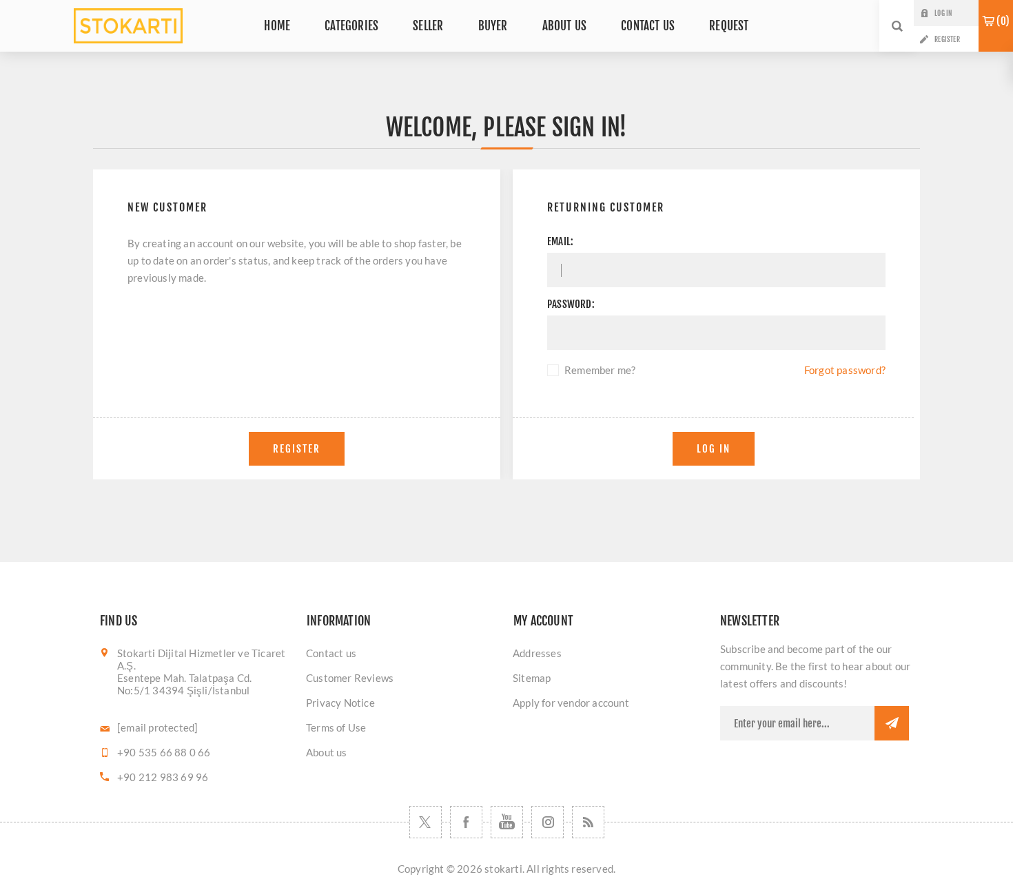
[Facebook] (466, 822)
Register (947, 39)
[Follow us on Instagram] (547, 822)
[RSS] (588, 822)
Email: (560, 241)
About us (326, 752)
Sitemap (532, 678)
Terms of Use (336, 727)
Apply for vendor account (571, 702)
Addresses (537, 653)
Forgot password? (845, 370)
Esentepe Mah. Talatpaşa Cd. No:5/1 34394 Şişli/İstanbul (184, 684)
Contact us (331, 653)
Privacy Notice (340, 702)
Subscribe (891, 723)
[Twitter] (425, 822)
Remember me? (599, 370)
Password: (571, 304)
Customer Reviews (349, 678)
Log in (943, 13)
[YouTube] (507, 822)
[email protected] (157, 727)
